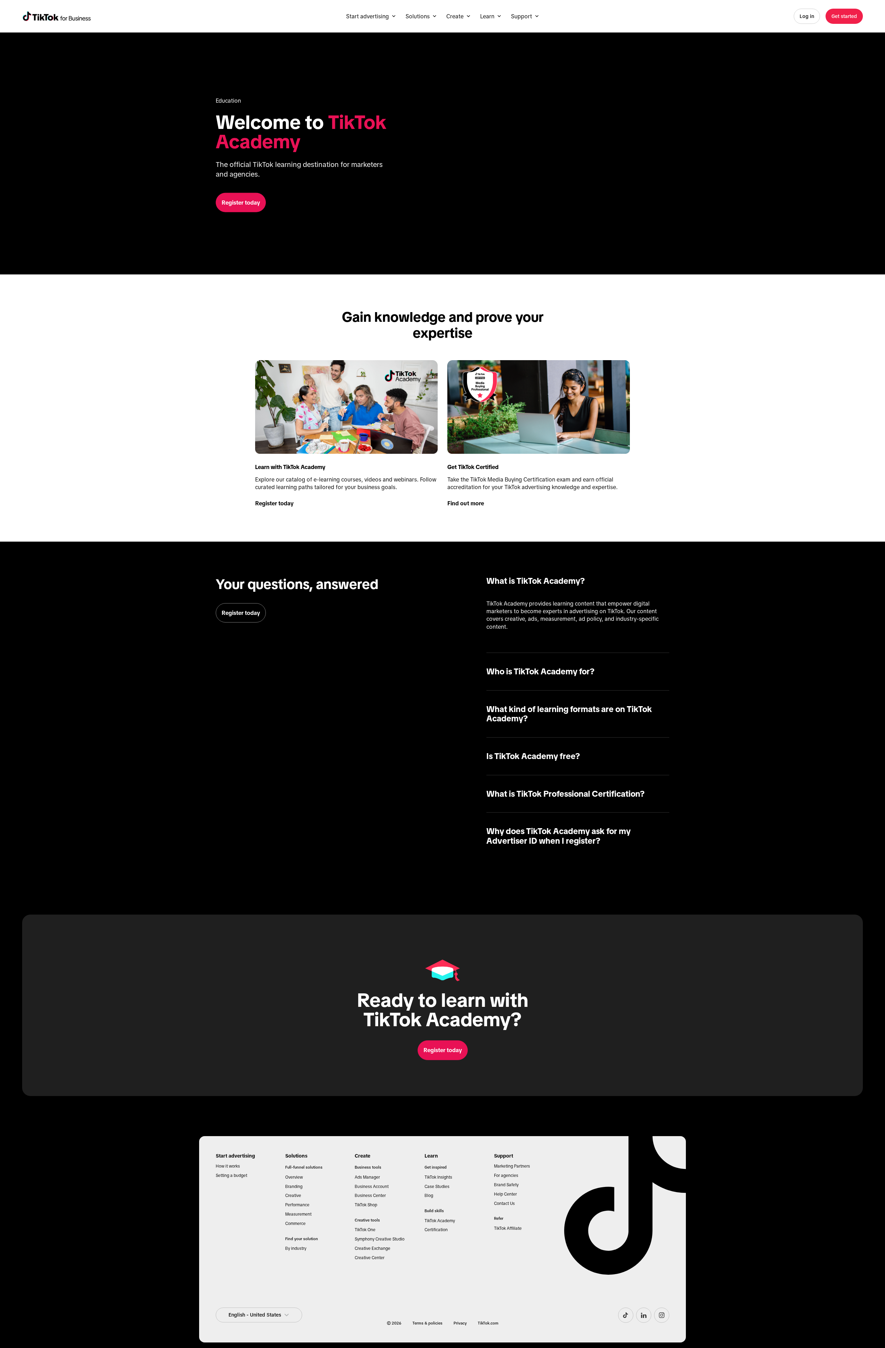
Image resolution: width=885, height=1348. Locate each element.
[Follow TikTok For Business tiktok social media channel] (625, 1315)
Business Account (372, 1186)
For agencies (506, 1175)
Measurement (298, 1214)
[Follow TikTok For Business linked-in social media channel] (643, 1315)
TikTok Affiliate (508, 1228)
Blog (429, 1195)
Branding (293, 1186)
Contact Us (504, 1203)
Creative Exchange (372, 1248)
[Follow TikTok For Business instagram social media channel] (661, 1315)
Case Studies (437, 1186)
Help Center (505, 1194)
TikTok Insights (438, 1177)
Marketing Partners (512, 1166)
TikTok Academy (440, 1220)
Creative (293, 1195)
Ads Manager (367, 1177)
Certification (436, 1229)
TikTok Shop (366, 1204)
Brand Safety (506, 1184)
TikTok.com (488, 1323)
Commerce (295, 1223)
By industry (295, 1248)
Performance (297, 1204)
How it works (228, 1166)
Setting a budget (231, 1175)
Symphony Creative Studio (379, 1239)
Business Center (370, 1195)
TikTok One (365, 1229)
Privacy (460, 1323)
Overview (294, 1177)
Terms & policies (427, 1323)
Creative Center (369, 1257)
